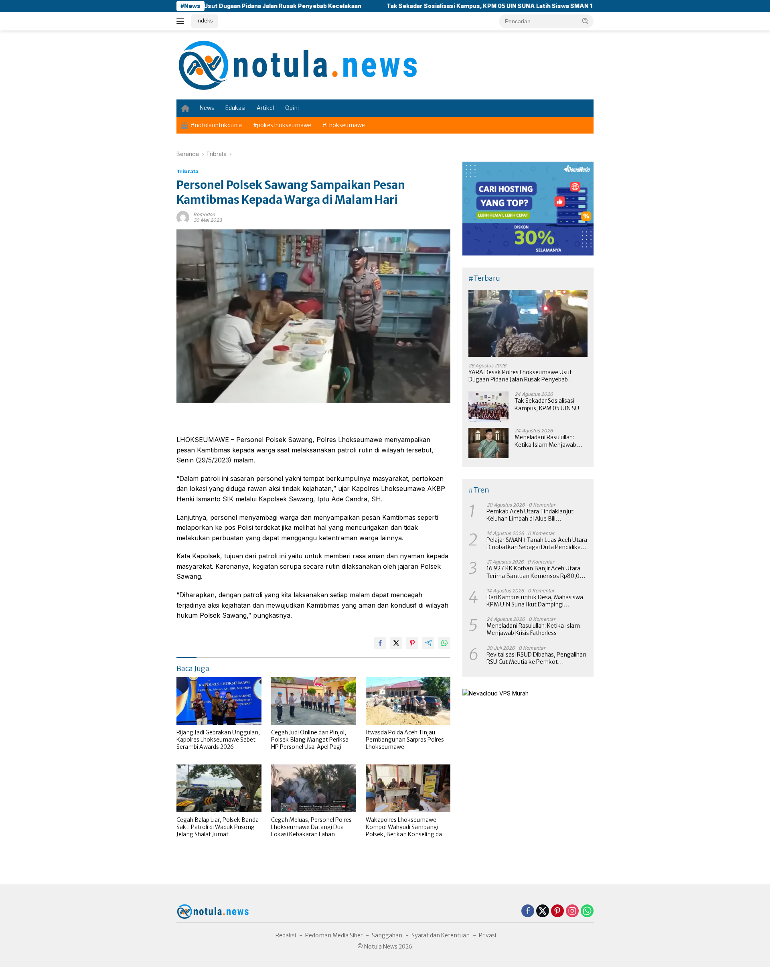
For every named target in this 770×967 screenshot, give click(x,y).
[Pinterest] (557, 911)
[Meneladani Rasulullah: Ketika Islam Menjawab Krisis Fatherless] (488, 443)
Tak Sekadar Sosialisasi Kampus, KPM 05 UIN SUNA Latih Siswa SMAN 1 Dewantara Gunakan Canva (476, 5)
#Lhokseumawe (343, 125)
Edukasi (235, 107)
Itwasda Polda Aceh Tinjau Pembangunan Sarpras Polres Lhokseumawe (405, 739)
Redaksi (286, 935)
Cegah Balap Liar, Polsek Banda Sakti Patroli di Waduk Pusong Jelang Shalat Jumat (217, 827)
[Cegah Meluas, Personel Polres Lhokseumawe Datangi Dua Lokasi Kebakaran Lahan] (313, 788)
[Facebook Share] (380, 643)
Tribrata (187, 171)
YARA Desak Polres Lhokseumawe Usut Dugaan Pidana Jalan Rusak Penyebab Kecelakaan (520, 376)
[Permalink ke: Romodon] (182, 216)
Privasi (487, 935)
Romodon (204, 214)
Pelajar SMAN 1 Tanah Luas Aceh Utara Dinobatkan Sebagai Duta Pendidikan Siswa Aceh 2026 (536, 543)
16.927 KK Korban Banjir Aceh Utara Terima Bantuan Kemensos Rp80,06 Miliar (534, 572)
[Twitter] (542, 911)
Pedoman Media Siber (334, 935)
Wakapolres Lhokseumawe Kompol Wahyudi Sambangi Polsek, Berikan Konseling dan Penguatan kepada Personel (406, 827)
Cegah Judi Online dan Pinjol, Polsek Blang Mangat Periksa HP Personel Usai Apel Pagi (310, 739)
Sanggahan (387, 935)
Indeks (204, 20)
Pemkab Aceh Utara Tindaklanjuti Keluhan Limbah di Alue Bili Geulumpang (530, 515)
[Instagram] (572, 911)
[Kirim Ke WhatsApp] (444, 643)
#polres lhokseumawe (282, 125)
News (207, 107)
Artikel (265, 107)
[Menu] (181, 21)
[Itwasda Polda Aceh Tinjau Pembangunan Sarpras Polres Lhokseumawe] (408, 701)
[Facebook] (527, 911)
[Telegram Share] (428, 643)
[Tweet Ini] (396, 643)
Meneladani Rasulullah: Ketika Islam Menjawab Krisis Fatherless (545, 441)
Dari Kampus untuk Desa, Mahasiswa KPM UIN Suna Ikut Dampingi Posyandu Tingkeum (534, 601)
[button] (586, 20)
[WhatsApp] (587, 911)
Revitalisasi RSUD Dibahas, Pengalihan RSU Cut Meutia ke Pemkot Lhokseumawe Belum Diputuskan (536, 658)
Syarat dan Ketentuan (440, 935)
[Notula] (296, 64)
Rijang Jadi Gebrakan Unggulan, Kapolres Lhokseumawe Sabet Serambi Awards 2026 (218, 739)
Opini (292, 107)
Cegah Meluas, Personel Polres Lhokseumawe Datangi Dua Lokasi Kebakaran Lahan (311, 827)
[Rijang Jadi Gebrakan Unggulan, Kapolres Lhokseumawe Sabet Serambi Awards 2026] (218, 701)
